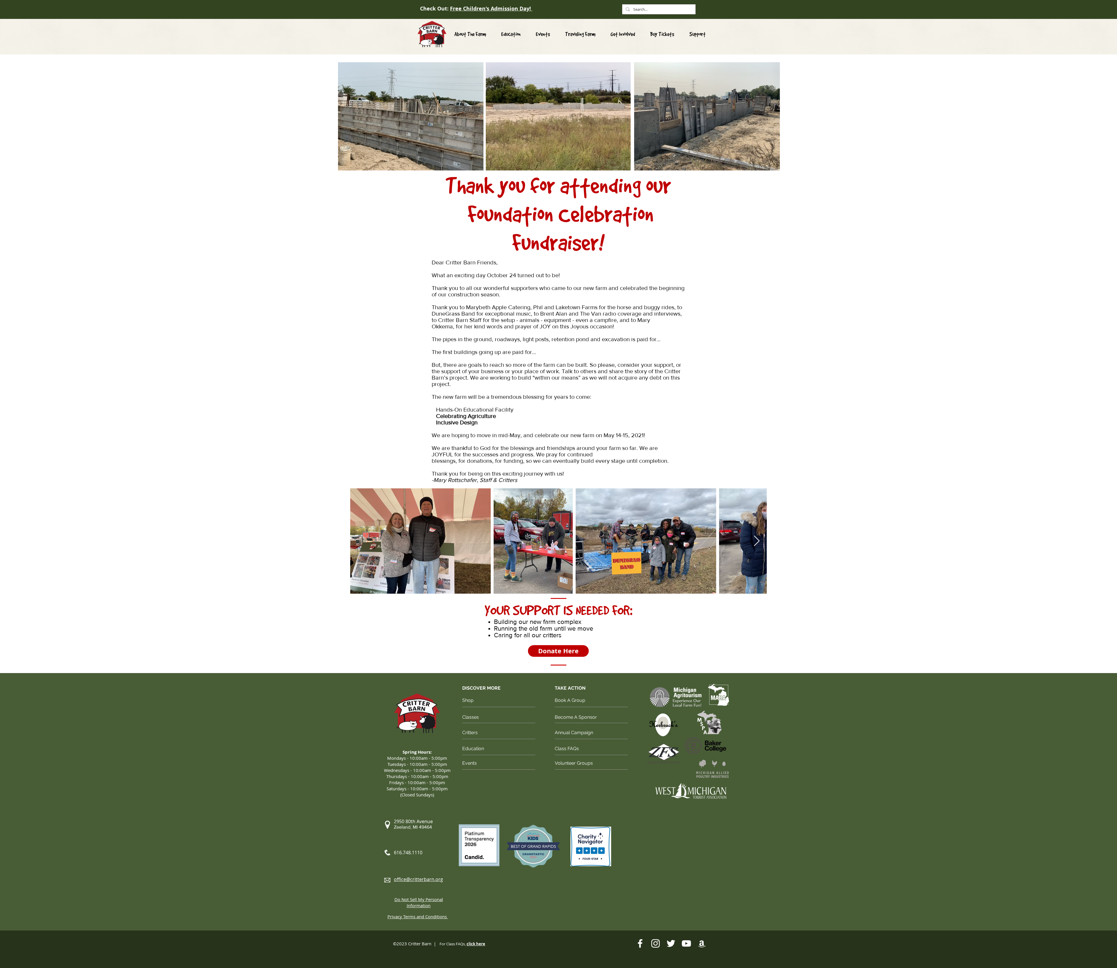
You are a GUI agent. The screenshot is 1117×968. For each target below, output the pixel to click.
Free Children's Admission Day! (491, 8)
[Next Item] (756, 541)
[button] (623, 34)
